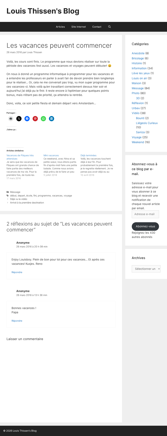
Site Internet (78, 26)
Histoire (137, 63)
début (13, 195)
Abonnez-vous (145, 226)
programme (44, 195)
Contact (96, 26)
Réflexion (138, 103)
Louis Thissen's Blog (43, 10)
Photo (135, 93)
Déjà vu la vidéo (18, 199)
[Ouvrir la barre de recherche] (109, 27)
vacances (57, 195)
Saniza (140, 132)
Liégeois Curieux (147, 123)
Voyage (137, 137)
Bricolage (138, 58)
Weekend (138, 142)
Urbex (136, 108)
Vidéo (135, 113)
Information (139, 68)
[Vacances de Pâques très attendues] (25, 167)
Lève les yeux (141, 73)
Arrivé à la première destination (27, 202)
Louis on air (139, 78)
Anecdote (138, 53)
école (29, 195)
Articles (60, 26)
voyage (68, 195)
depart (21, 195)
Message (15, 192)
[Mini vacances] (62, 165)
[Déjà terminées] (99, 165)
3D (138, 98)
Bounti (140, 118)
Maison (136, 83)
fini (35, 195)
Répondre (17, 272)
